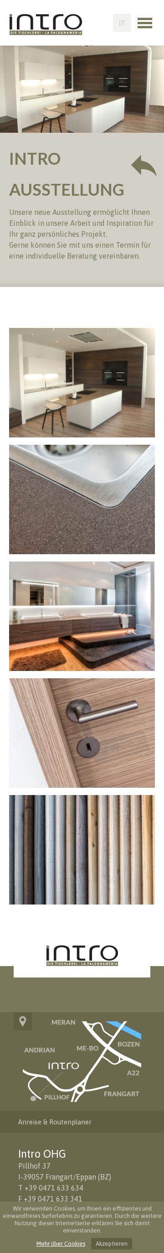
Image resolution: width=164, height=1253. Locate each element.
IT (122, 23)
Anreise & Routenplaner (55, 1122)
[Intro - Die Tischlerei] (45, 32)
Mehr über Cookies (60, 1243)
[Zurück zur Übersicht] (144, 165)
